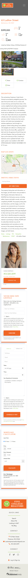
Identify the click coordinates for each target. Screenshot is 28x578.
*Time (5, 372)
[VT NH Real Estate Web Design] (14, 574)
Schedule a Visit (19, 348)
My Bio (5, 284)
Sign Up (17, 560)
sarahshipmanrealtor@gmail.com (15, 541)
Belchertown (6, 236)
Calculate (12, 468)
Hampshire (18, 234)
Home (2, 234)
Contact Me (12, 280)
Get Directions (14, 186)
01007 (13, 236)
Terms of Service (10, 421)
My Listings (6, 276)
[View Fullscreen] (3, 162)
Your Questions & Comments (11, 378)
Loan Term (6, 438)
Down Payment (7, 452)
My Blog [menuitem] (14, 526)
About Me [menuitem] (14, 521)
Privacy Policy (15, 326)
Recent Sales (12, 276)
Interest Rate (7, 458)
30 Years (7, 441)
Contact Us (8, 348)
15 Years (13, 441)
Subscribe (12, 333)
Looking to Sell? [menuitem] (14, 523)
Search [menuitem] (14, 518)
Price (5, 446)
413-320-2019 (10, 273)
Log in (12, 560)
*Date (5, 365)
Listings (8, 234)
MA (13, 234)
